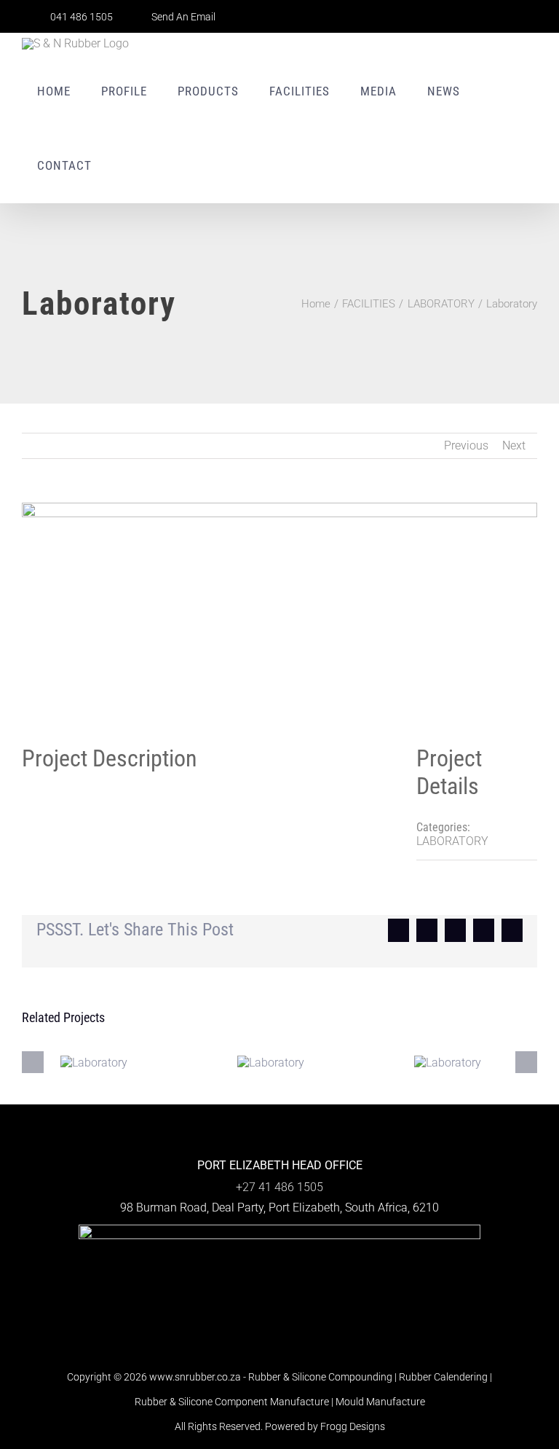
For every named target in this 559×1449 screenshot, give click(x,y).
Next (514, 445)
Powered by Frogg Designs (325, 1426)
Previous (466, 445)
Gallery (101, 1062)
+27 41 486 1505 (279, 1187)
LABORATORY (452, 841)
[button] (127, 165)
